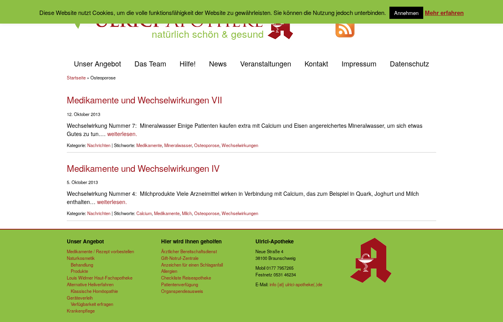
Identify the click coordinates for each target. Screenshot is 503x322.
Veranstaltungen (265, 63)
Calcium (144, 213)
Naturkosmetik (81, 258)
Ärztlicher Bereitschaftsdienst (189, 251)
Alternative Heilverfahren (90, 284)
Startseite (76, 77)
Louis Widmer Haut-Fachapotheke (99, 277)
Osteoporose (206, 145)
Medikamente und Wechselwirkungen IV (143, 168)
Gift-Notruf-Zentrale (179, 258)
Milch (187, 213)
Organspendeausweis (182, 291)
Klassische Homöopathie (94, 291)
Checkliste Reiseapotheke (186, 277)
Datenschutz (409, 63)
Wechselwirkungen (240, 145)
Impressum (358, 63)
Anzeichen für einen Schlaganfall (192, 264)
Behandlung (82, 264)
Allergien (169, 271)
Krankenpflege (81, 310)
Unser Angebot (97, 63)
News (218, 63)
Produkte (79, 271)
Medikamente (149, 145)
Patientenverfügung (179, 284)
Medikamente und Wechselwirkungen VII (144, 99)
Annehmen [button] (406, 13)
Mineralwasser (178, 145)
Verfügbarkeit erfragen (92, 304)
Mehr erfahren (444, 12)
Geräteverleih (80, 297)
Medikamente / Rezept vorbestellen (100, 251)
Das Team (150, 63)
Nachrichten (98, 145)
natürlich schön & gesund (208, 33)
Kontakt (316, 63)
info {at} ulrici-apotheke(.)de (296, 284)
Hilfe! (188, 63)
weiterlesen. (122, 134)
